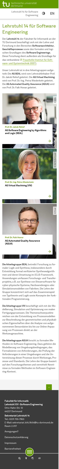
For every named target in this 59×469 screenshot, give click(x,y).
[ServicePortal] (32, 458)
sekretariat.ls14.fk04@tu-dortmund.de (32, 422)
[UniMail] (39, 458)
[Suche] (19, 458)
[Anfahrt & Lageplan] (26, 458)
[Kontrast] (43, 13)
